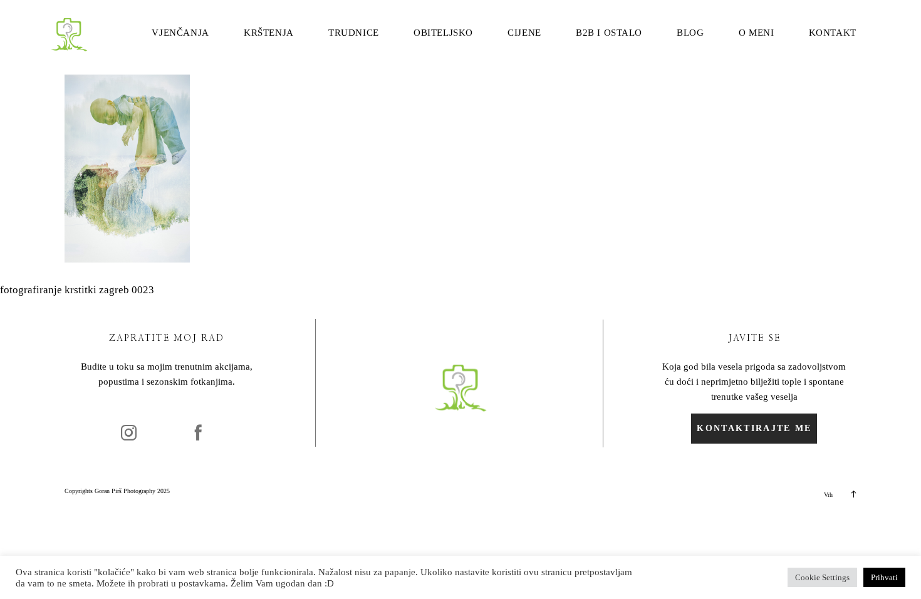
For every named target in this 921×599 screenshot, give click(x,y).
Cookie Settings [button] (822, 577)
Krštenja (269, 33)
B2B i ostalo (609, 33)
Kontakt (832, 33)
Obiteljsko (443, 33)
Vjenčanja (180, 33)
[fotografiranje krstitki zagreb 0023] (127, 259)
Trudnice (353, 33)
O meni (756, 33)
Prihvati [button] (884, 577)
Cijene (524, 33)
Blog (690, 33)
